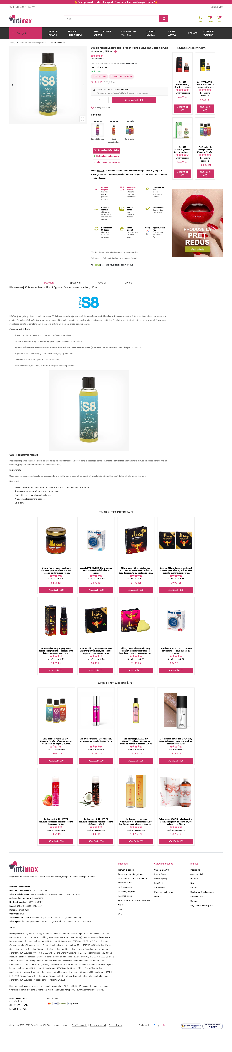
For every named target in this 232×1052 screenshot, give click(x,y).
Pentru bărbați (160, 879)
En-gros (193, 887)
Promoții (194, 879)
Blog (192, 883)
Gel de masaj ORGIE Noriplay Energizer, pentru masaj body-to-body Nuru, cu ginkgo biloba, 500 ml (176, 822)
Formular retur (196, 896)
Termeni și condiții (126, 870)
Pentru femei (160, 874)
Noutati (134, 258)
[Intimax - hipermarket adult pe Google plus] (159, 1025)
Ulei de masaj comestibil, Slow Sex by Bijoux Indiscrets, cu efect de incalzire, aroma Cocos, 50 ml (176, 741)
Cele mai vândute (111, 258)
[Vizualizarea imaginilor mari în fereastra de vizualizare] (83, 119)
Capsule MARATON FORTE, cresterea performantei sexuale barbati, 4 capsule (96, 570)
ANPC (121, 905)
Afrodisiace (159, 887)
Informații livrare (125, 896)
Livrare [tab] (128, 282)
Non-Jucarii (124, 258)
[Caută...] (163, 18)
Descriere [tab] (49, 282)
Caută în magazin (79, 1025)
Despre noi (195, 870)
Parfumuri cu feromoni (164, 892)
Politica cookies (125, 887)
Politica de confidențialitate (130, 874)
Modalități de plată (126, 891)
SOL (120, 914)
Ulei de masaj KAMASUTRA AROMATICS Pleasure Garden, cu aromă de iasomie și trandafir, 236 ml (136, 741)
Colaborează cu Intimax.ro (202, 892)
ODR (120, 909)
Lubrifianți (158, 883)
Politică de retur (115, 1025)
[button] (97, 56)
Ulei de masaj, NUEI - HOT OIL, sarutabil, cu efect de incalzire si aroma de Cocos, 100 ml (96, 822)
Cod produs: (96, 67)
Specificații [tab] (75, 282)
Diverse (157, 896)
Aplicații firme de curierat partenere (134, 900)
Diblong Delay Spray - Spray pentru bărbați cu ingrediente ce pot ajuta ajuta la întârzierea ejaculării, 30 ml (56, 651)
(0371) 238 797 (18, 1005)
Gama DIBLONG (161, 870)
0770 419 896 (17, 1009)
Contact (193, 901)
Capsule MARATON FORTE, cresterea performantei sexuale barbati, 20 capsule (176, 651)
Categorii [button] (21, 33)
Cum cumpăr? (196, 874)
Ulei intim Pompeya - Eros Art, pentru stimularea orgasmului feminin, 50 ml (96, 740)
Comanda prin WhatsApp (108, 150)
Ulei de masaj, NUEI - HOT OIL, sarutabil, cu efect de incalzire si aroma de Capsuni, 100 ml (56, 822)
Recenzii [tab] (102, 282)
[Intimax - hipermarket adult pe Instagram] (164, 1025)
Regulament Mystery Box (201, 905)
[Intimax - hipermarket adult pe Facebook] (154, 1025)
